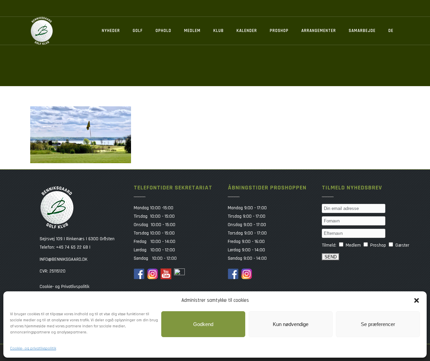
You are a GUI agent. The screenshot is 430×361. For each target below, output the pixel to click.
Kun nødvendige (290, 324)
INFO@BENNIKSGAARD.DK (63, 259)
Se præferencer (378, 324)
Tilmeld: (329, 245)
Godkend (203, 324)
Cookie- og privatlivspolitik (33, 348)
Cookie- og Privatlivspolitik (64, 287)
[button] (416, 300)
